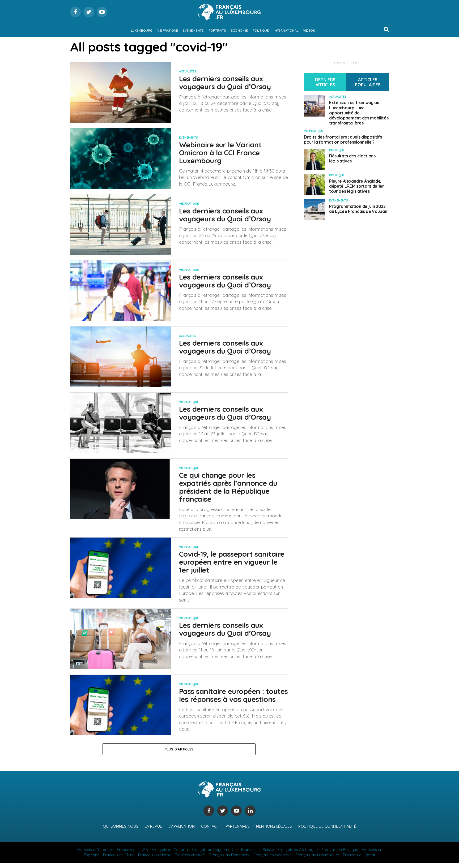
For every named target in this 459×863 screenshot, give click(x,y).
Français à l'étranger (95, 849)
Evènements (193, 30)
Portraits (217, 30)
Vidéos (309, 30)
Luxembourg (141, 30)
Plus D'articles (179, 749)
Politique (261, 30)
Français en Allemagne (298, 849)
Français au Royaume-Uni (214, 849)
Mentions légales (274, 826)
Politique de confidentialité (327, 826)
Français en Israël (190, 855)
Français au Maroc (154, 855)
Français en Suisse (257, 849)
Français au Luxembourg (317, 855)
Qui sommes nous (120, 826)
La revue (153, 826)
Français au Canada (170, 849)
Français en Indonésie (272, 855)
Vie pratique (167, 30)
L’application (181, 826)
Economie (239, 30)
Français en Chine (118, 855)
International (286, 30)
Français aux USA (132, 849)
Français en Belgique (339, 849)
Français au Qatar (359, 855)
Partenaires (238, 826)
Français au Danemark (229, 855)
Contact (210, 826)
